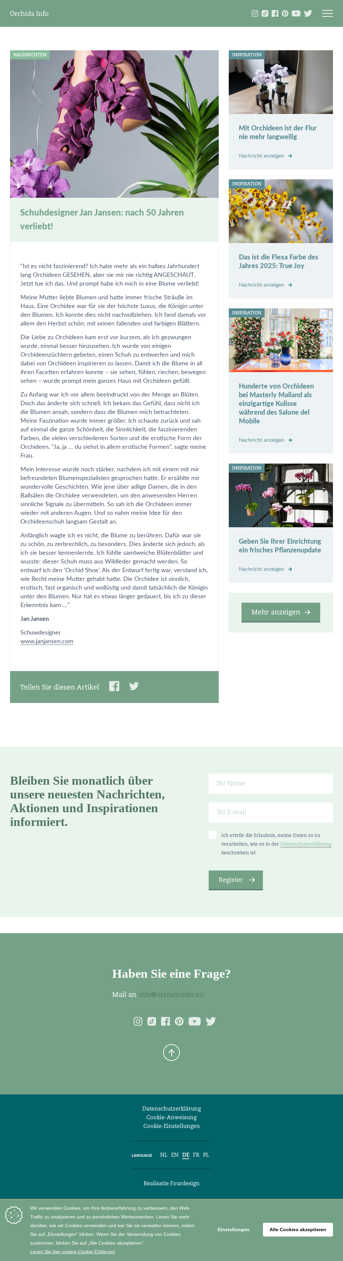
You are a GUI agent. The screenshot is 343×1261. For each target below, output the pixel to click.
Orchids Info (29, 13)
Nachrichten (29, 55)
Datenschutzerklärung (305, 844)
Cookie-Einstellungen (171, 1126)
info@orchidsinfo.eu (171, 994)
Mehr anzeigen (276, 612)
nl (163, 1154)
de (185, 1154)
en (175, 1154)
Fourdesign (185, 1183)
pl (206, 1154)
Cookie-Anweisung (171, 1117)
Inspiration (246, 55)
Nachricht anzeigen (262, 156)
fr (196, 1154)
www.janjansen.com (46, 642)
